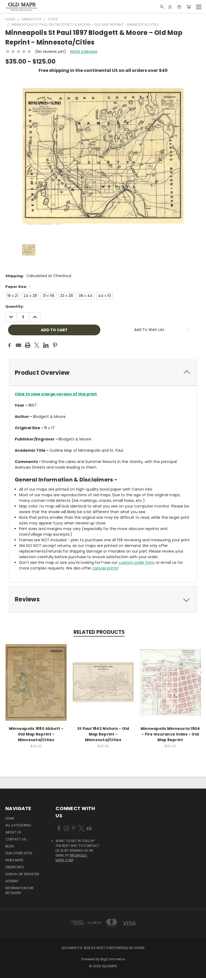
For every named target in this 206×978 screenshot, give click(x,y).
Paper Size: (18, 286)
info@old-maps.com (72, 857)
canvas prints (104, 568)
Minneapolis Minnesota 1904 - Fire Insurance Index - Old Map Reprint (170, 734)
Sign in (11, 874)
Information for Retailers (19, 890)
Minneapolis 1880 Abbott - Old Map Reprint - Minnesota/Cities (36, 734)
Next (200, 672)
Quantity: (14, 306)
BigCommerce (113, 959)
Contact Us (15, 839)
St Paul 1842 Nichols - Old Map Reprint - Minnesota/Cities (103, 734)
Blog (9, 846)
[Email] (18, 345)
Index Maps (14, 860)
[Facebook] (9, 345)
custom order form (137, 562)
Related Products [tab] (99, 632)
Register (31, 874)
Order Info (14, 867)
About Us (13, 832)
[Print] (27, 345)
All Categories (18, 825)
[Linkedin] (46, 345)
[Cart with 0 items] (189, 7)
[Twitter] (36, 345)
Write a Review (83, 51)
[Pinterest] (55, 345)
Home (9, 818)
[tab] (103, 373)
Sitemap (11, 881)
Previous (6, 672)
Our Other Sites (18, 853)
